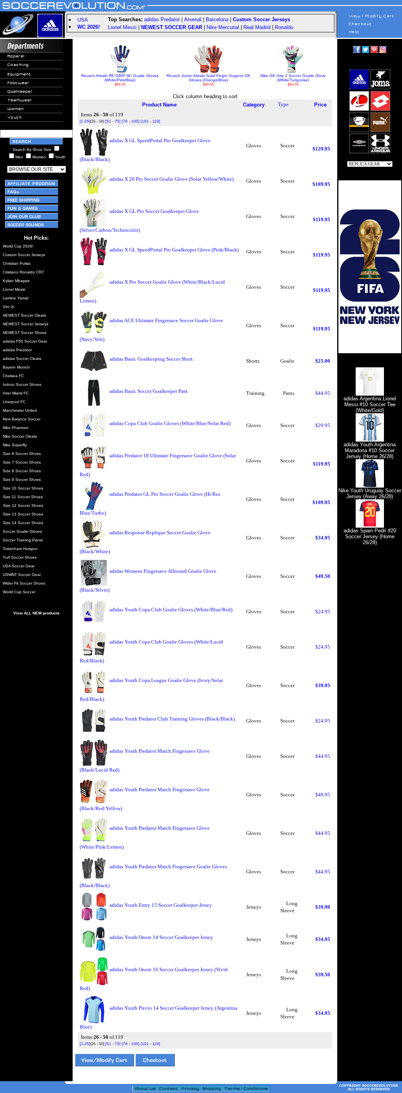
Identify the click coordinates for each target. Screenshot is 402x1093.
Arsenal (192, 19)
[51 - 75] (113, 121)
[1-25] (85, 121)
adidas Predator (162, 19)
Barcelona (217, 19)
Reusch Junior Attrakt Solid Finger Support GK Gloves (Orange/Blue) (208, 77)
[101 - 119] (150, 121)
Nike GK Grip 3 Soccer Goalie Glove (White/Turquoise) (293, 77)
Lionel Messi (122, 27)
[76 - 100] (130, 121)
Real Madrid (256, 27)
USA (82, 20)
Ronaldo (284, 27)
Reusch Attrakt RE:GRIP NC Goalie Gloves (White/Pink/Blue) (120, 77)
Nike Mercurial (222, 27)
